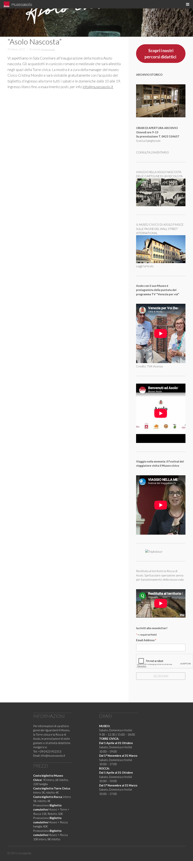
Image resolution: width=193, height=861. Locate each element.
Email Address (146, 640)
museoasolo (21, 4)
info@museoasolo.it (98, 87)
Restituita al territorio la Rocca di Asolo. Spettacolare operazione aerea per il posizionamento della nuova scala (160, 575)
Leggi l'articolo (145, 266)
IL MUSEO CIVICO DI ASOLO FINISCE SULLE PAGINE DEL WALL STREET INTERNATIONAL (159, 229)
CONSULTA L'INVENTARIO (152, 152)
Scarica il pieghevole (148, 140)
